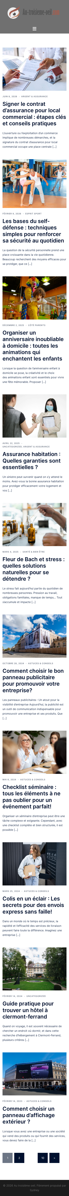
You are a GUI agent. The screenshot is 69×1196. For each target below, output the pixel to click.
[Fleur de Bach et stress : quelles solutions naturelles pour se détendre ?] (34, 524)
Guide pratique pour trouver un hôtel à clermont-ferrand (28, 1010)
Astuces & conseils (40, 663)
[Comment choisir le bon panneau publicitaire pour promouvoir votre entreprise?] (34, 636)
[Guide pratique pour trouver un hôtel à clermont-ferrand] (34, 968)
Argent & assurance (34, 96)
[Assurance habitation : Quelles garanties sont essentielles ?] (34, 415)
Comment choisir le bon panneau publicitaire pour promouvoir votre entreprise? (33, 681)
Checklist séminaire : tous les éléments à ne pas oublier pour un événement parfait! (31, 797)
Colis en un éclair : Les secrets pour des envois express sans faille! (33, 905)
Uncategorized (12, 446)
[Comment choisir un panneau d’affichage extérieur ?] (34, 1073)
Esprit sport (33, 213)
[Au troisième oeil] (34, 13)
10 (42, 1158)
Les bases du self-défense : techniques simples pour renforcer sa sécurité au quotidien (33, 231)
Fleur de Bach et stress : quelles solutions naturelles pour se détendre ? (34, 569)
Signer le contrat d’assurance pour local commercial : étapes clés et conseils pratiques (34, 114)
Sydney (34, 1190)
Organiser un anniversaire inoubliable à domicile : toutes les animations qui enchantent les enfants (33, 345)
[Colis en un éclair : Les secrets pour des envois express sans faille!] (34, 863)
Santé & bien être (34, 552)
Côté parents (37, 325)
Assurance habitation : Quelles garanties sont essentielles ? (32, 460)
